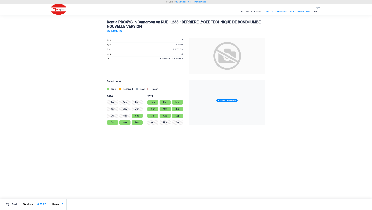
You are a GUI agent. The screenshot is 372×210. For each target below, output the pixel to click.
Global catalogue (251, 11)
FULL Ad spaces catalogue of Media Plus (288, 11)
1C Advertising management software (191, 2)
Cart (317, 11)
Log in (317, 7)
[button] (227, 101)
